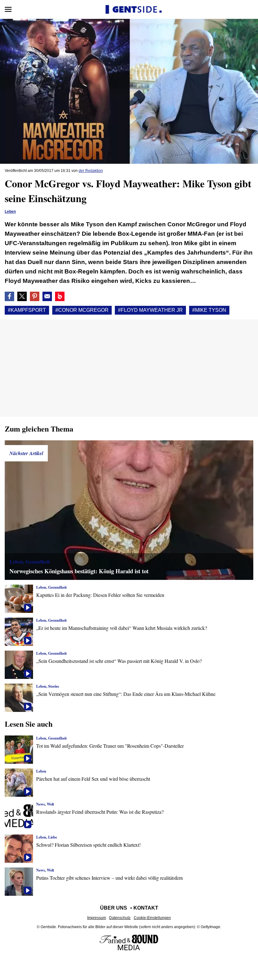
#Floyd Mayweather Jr (150, 310)
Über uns (113, 908)
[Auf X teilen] (22, 296)
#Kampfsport (27, 310)
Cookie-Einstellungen (152, 918)
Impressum (96, 918)
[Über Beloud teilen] (59, 296)
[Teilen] (34, 296)
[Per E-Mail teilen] (47, 296)
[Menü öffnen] (8, 9)
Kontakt (145, 908)
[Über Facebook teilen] (9, 296)
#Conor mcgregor (82, 310)
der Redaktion (91, 170)
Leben (10, 211)
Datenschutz (120, 918)
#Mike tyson (209, 310)
